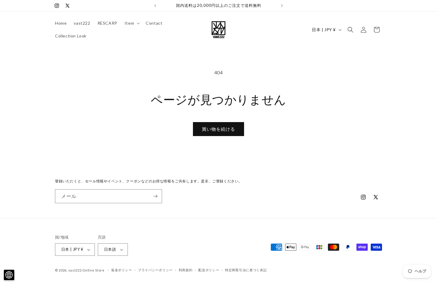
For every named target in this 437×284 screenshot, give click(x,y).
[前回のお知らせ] (155, 5)
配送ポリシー (208, 270)
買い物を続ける (218, 129)
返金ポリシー (121, 270)
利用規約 (186, 270)
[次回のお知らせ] (281, 5)
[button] (131, 23)
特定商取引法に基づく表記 (246, 270)
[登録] (155, 196)
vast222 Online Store (86, 270)
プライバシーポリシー (155, 270)
